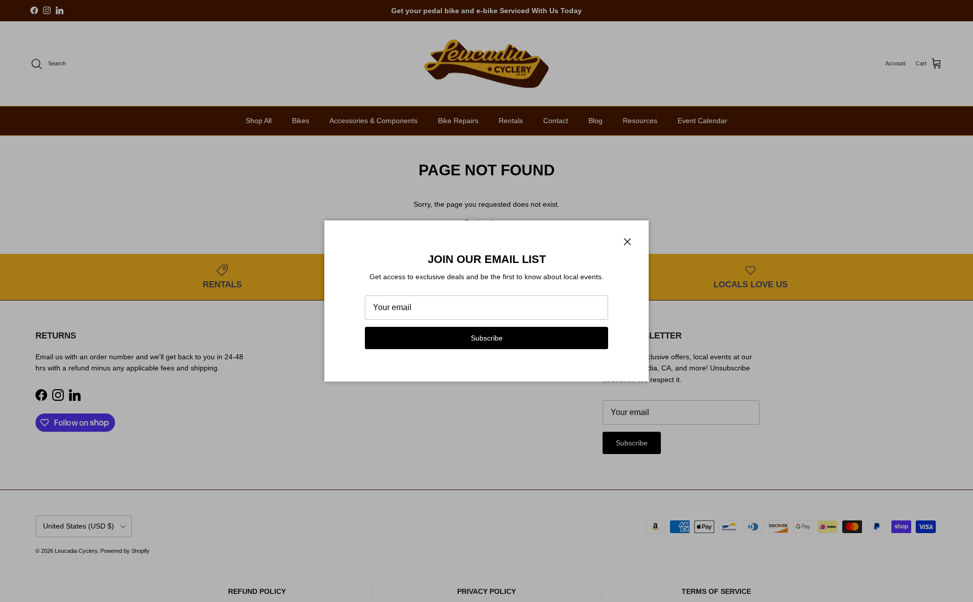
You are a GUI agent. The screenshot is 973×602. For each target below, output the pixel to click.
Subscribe (487, 338)
